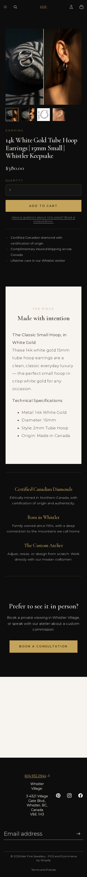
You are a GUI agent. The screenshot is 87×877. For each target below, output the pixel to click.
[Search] (15, 7)
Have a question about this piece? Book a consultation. (43, 219)
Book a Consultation (43, 646)
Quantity (14, 180)
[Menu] (5, 7)
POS (51, 856)
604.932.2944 (35, 776)
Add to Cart (43, 206)
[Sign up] (78, 834)
